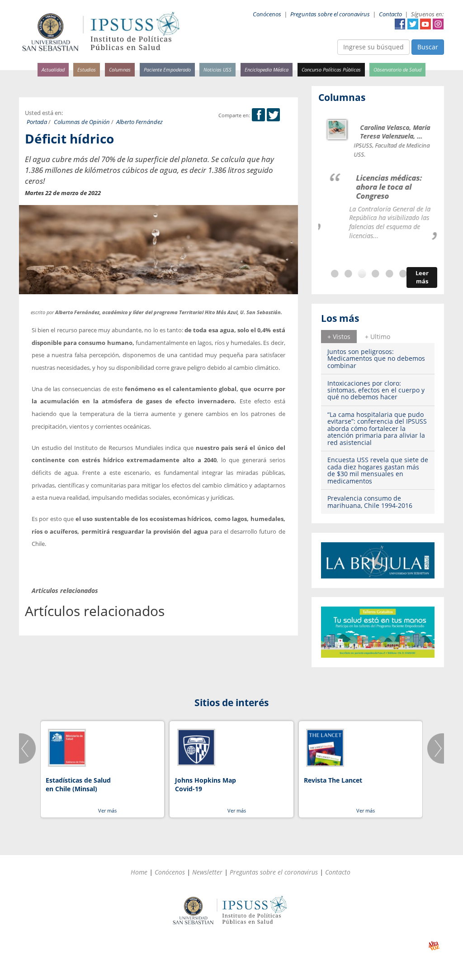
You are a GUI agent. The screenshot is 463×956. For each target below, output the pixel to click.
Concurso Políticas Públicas (331, 69)
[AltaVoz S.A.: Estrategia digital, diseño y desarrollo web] (433, 945)
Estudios (86, 69)
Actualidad (53, 69)
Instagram (438, 24)
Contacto (390, 14)
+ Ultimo (377, 336)
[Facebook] (258, 115)
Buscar (427, 47)
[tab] (339, 336)
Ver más (107, 810)
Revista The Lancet (333, 780)
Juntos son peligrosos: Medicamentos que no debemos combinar (376, 358)
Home (139, 872)
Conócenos (267, 14)
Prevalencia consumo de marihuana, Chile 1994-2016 (369, 501)
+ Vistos (338, 336)
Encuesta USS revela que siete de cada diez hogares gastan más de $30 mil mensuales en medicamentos (377, 470)
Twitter (412, 24)
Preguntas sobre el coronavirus (330, 14)
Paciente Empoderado (167, 69)
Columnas (120, 69)
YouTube (425, 24)
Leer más (422, 277)
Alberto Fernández (139, 122)
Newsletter (207, 872)
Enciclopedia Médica (266, 69)
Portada (37, 122)
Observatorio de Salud (397, 69)
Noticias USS (217, 69)
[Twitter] (273, 115)
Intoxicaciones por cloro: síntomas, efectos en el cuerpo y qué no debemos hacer (376, 390)
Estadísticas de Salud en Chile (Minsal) (78, 784)
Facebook (400, 24)
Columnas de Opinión (82, 122)
